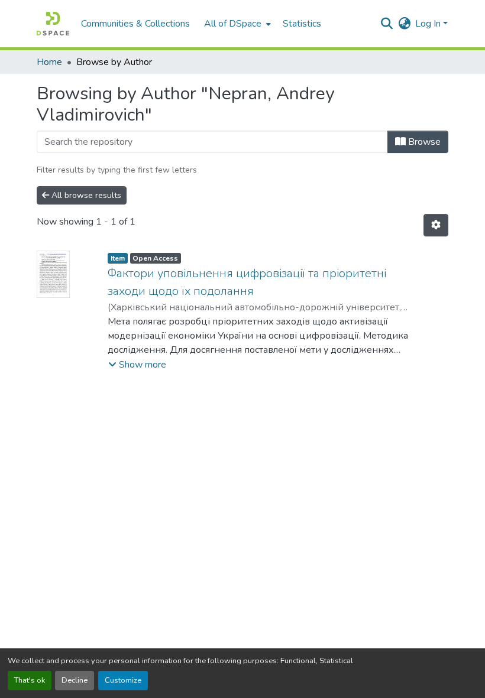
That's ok (29, 680)
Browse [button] (423, 141)
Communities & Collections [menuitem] (135, 23)
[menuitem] (236, 23)
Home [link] (49, 62)
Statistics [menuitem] (302, 23)
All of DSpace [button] (232, 23)
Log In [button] (429, 23)
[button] (53, 23)
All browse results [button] (85, 195)
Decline (75, 680)
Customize (123, 680)
